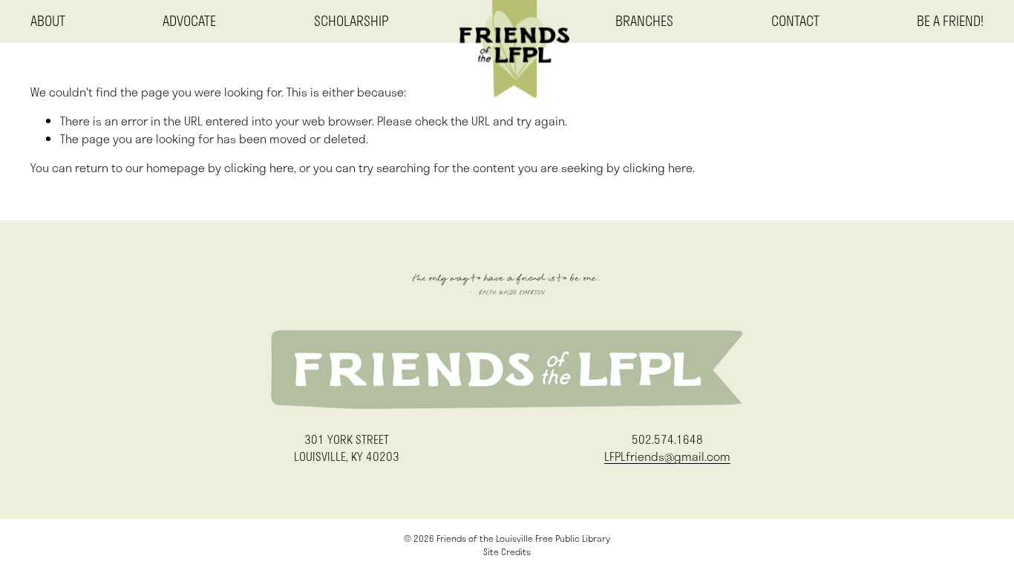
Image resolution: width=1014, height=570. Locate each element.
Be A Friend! (950, 21)
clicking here (259, 168)
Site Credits (507, 551)
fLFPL (502, 21)
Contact (795, 21)
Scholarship (351, 21)
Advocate (189, 21)
